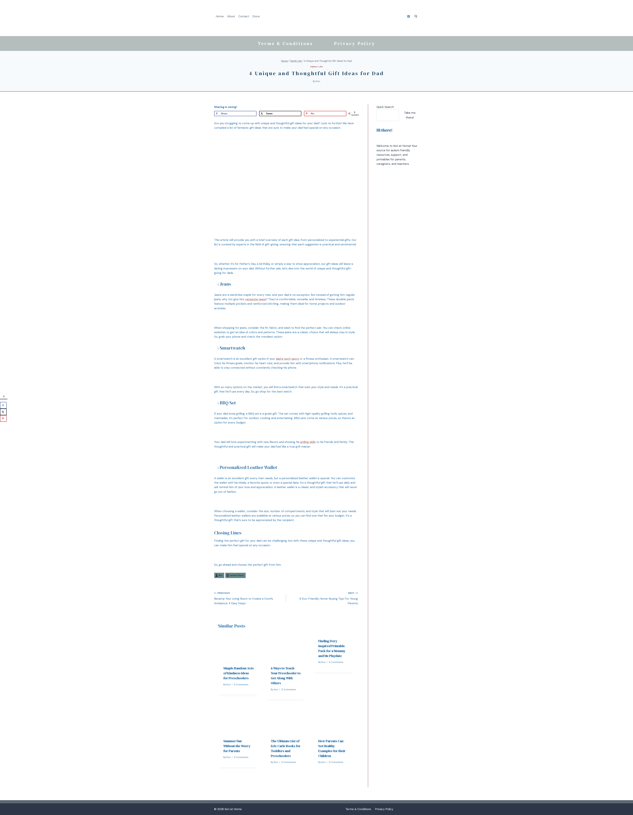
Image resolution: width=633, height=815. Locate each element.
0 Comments (241, 684)
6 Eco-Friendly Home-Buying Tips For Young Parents (329, 598)
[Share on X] (3, 411)
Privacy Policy (354, 43)
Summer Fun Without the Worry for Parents (236, 746)
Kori (318, 81)
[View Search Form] (416, 16)
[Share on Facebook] (3, 405)
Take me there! (409, 115)
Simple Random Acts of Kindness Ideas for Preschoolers (238, 673)
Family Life (316, 66)
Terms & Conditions (285, 43)
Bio (220, 575)
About (231, 16)
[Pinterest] (408, 16)
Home (220, 16)
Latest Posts (237, 575)
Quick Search (385, 107)
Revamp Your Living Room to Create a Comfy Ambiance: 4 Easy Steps (243, 598)
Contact (243, 16)
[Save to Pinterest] (3, 418)
